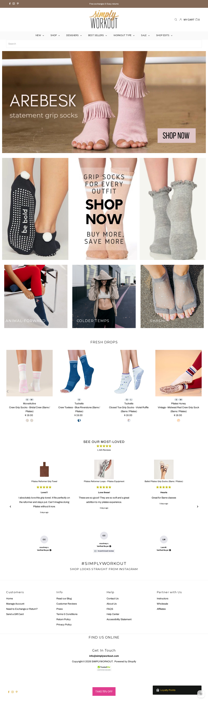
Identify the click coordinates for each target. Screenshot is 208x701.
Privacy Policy (64, 624)
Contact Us (113, 598)
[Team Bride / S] (31, 420)
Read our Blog (64, 598)
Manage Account (15, 603)
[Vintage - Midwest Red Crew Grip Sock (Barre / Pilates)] (178, 373)
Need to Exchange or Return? (22, 609)
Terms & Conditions (67, 614)
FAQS (110, 609)
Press (59, 609)
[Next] (200, 391)
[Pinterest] (18, 4)
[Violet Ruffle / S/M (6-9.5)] (128, 420)
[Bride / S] (27, 420)
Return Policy (63, 619)
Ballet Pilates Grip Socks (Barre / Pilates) (164, 481)
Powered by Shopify (125, 661)
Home (9, 598)
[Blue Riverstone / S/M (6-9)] (79, 420)
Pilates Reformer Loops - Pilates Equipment (104, 481)
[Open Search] (176, 19)
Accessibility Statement (119, 619)
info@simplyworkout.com (104, 656)
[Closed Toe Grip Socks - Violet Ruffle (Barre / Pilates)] (129, 373)
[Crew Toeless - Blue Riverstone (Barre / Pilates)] (79, 373)
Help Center (113, 614)
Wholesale (162, 603)
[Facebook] (9, 4)
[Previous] (8, 391)
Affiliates (161, 609)
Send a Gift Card (15, 614)
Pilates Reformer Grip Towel (44, 481)
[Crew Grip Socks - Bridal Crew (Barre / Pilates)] (29, 373)
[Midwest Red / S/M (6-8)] (178, 420)
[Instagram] (14, 4)
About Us (112, 603)
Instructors (162, 598)
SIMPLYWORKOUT (102, 661)
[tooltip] (104, 551)
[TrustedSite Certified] (104, 668)
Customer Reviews (66, 603)
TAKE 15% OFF (104, 691)
